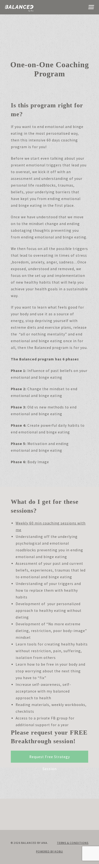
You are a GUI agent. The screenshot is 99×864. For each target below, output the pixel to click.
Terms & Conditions (72, 843)
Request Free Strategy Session (49, 758)
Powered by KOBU (49, 851)
